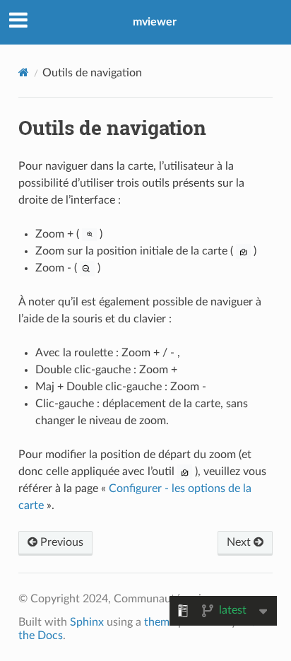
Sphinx (87, 622)
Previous (60, 542)
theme (159, 622)
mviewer (155, 22)
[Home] (23, 72)
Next (240, 542)
